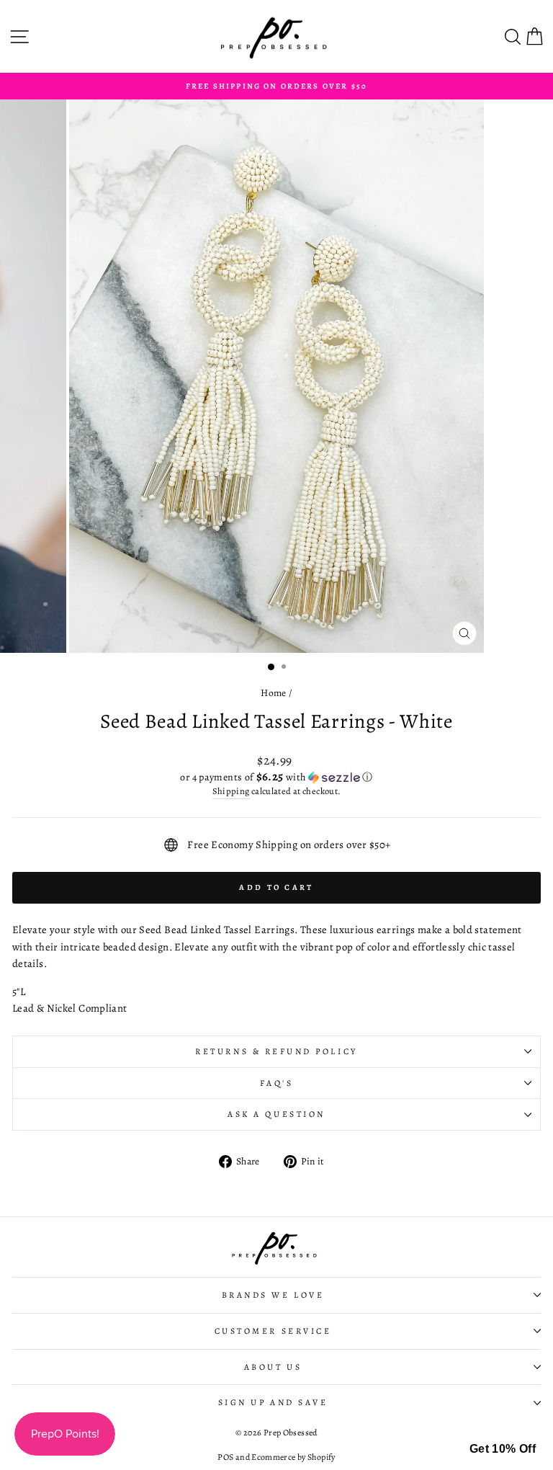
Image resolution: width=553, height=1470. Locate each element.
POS (225, 1457)
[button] (276, 777)
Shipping (231, 791)
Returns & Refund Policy (276, 1051)
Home (273, 693)
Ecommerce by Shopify (293, 1457)
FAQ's (277, 1083)
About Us (273, 1367)
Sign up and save (273, 1402)
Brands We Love (273, 1295)
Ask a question (276, 1114)
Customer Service (273, 1331)
